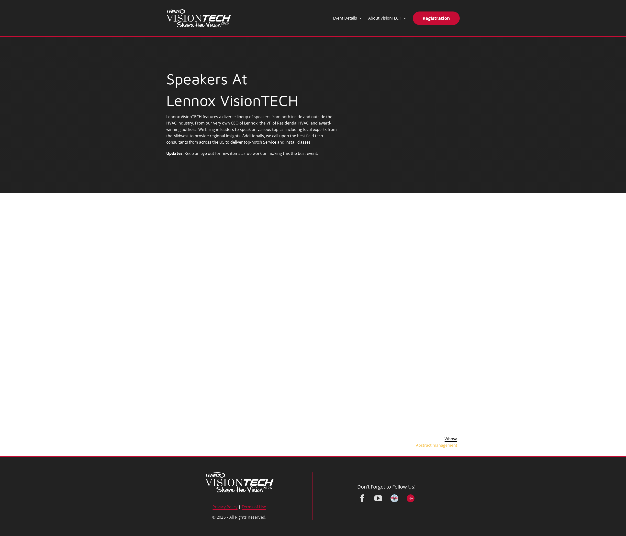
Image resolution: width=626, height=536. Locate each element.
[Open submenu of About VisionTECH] (404, 18)
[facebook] (362, 498)
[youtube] (378, 498)
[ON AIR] (394, 498)
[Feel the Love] (410, 498)
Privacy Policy (224, 507)
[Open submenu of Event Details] (359, 18)
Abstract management (436, 445)
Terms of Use (254, 507)
